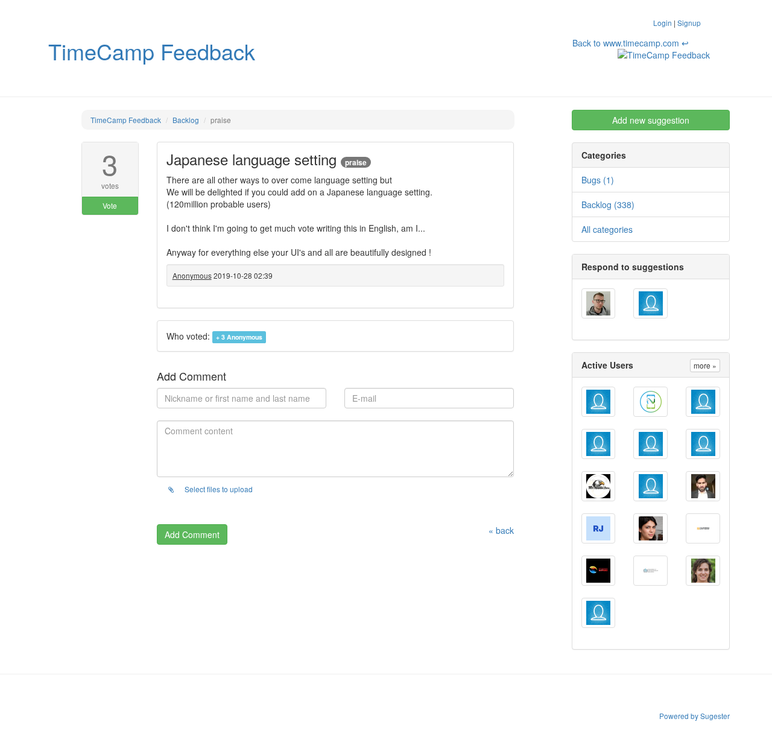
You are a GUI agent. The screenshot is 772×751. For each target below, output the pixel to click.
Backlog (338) (607, 204)
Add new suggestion (650, 120)
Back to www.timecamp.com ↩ (630, 43)
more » (705, 365)
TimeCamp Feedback (151, 51)
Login (662, 22)
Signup (689, 22)
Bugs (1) (597, 180)
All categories (607, 229)
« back (501, 530)
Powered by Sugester (694, 716)
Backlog (185, 120)
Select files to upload (218, 489)
